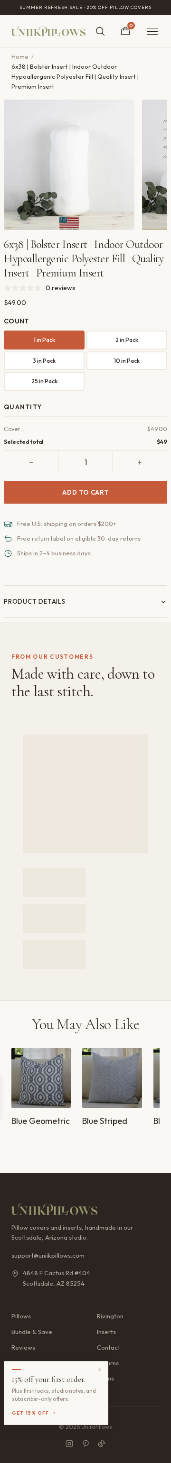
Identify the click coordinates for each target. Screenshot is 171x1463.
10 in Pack (127, 360)
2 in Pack (126, 339)
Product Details (35, 601)
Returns (108, 1363)
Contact (108, 1347)
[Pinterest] (85, 1443)
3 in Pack (44, 360)
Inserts (106, 1331)
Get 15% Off (30, 1413)
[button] (56, 1393)
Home (19, 56)
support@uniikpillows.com (48, 1255)
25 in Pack (44, 381)
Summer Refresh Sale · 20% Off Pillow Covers (85, 7)
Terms (105, 1378)
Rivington (110, 1316)
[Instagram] (69, 1443)
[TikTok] (101, 1443)
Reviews (23, 1347)
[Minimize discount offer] (99, 1369)
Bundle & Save (31, 1331)
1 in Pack (44, 339)
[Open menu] (152, 31)
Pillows (21, 1316)
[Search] (100, 31)
